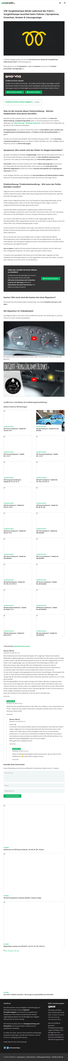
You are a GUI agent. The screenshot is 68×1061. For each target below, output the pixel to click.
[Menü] (60, 3)
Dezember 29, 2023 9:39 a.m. (17, 721)
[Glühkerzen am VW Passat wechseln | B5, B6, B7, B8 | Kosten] (34, 806)
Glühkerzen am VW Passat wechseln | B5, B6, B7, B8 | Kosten (24, 849)
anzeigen (36, 102)
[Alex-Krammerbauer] (19, 76)
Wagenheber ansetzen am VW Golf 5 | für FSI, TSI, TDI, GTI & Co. (24, 946)
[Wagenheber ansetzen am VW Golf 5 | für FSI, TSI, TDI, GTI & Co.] (34, 902)
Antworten (7, 696)
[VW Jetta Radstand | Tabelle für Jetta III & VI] (18, 616)
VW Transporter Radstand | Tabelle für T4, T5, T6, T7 (13, 481)
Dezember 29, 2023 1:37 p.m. (20, 751)
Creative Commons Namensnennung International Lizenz (56, 1017)
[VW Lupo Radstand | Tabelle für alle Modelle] (50, 616)
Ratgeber (6, 847)
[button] (65, 3)
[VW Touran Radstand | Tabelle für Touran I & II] (18, 411)
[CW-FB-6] (12, 1047)
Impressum (21, 1057)
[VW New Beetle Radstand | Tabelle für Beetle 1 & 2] (18, 590)
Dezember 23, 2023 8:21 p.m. (12, 653)
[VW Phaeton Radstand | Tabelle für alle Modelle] (50, 590)
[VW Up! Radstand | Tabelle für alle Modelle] (50, 411)
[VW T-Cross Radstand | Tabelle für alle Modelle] (50, 539)
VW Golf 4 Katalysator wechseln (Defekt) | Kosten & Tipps (22, 898)
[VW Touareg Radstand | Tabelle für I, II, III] (18, 437)
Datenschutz (30, 1057)
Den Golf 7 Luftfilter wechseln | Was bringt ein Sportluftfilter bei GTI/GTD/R (28, 994)
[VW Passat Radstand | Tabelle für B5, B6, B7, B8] (50, 488)
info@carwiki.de (57, 1057)
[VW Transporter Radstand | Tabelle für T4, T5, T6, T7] (18, 462)
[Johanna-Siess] (17, 76)
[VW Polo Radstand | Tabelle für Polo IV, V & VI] (18, 488)
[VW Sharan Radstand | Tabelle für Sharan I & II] (18, 513)
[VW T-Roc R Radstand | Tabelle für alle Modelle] (18, 539)
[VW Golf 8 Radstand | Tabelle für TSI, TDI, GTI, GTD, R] (18, 565)
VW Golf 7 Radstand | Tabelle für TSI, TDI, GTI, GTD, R (47, 481)
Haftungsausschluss (43, 1057)
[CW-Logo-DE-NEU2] (8, 3)
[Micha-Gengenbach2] (12, 76)
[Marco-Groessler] (14, 76)
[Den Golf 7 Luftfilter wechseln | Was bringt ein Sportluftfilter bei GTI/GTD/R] (11, 951)
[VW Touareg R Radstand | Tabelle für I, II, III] (50, 437)
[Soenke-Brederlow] (9, 76)
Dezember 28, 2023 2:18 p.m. (14, 703)
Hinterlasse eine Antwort (22, 646)
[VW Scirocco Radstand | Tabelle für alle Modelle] (50, 565)
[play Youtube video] (34, 338)
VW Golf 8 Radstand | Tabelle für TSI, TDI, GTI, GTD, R (14, 583)
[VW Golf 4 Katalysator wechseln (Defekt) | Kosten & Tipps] (34, 854)
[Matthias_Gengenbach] (6, 76)
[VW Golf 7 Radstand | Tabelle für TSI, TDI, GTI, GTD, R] (50, 462)
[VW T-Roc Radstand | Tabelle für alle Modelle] (50, 513)
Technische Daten (9, 426)
